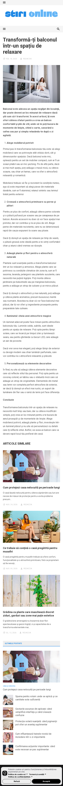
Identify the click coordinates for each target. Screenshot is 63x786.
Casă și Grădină (9, 686)
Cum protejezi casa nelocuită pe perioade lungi (31, 487)
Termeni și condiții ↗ (37, 774)
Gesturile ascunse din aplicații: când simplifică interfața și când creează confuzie (33, 712)
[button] (4, 3)
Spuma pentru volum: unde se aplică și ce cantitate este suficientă (36, 698)
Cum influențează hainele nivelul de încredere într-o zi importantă (33, 735)
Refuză (17, 781)
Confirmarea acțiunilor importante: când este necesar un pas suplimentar (35, 748)
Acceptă (46, 781)
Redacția (27, 59)
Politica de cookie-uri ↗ (18, 774)
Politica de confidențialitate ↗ (20, 777)
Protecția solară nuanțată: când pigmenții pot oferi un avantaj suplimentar (36, 723)
